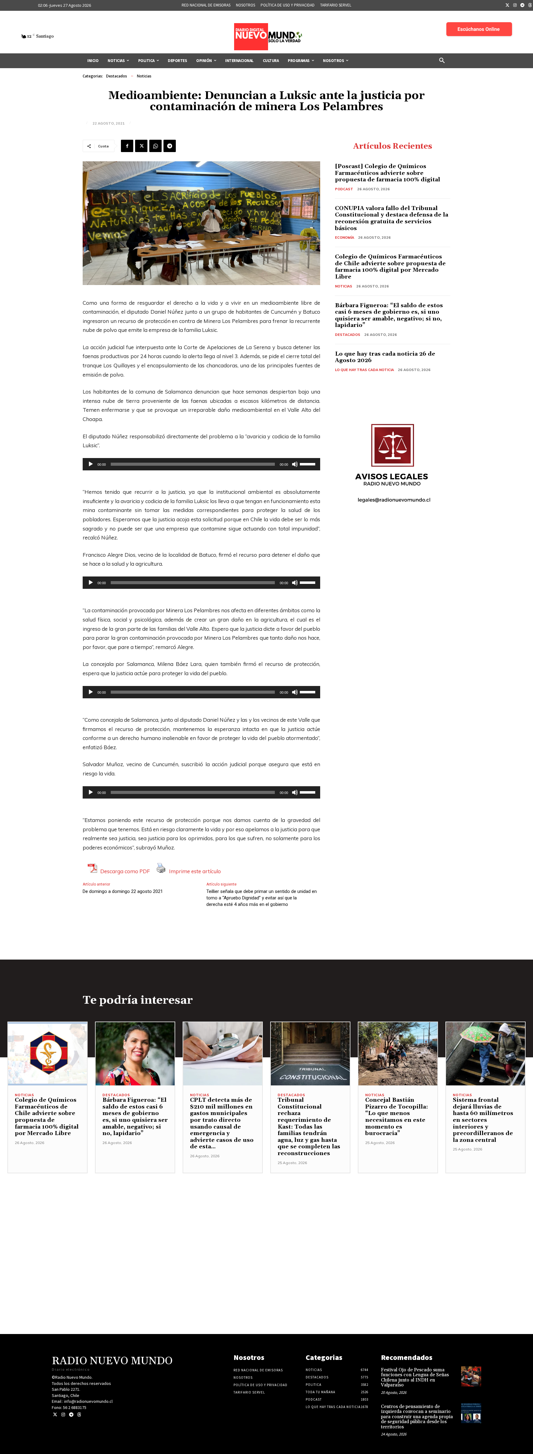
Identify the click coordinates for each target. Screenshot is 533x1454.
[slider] (308, 463)
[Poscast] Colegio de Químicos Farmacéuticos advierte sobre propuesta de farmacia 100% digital (387, 173)
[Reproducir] (91, 464)
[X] (141, 146)
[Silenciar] (295, 464)
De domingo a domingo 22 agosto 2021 (123, 891)
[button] (442, 60)
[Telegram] (522, 5)
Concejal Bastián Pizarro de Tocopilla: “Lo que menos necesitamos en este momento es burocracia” (396, 1117)
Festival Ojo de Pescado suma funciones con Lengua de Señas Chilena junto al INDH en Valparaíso (415, 1377)
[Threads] (79, 1414)
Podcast (344, 189)
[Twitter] (507, 5)
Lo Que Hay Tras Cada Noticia (364, 370)
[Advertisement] (266, 1216)
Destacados (116, 76)
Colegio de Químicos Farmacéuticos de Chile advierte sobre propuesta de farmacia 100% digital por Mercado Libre (390, 266)
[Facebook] (127, 146)
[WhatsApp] (155, 146)
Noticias (144, 76)
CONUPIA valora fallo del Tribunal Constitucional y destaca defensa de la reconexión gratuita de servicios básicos (391, 218)
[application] (201, 464)
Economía (344, 237)
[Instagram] (515, 5)
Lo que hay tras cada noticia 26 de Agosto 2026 (385, 357)
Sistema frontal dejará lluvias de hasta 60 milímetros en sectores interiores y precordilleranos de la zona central (483, 1120)
